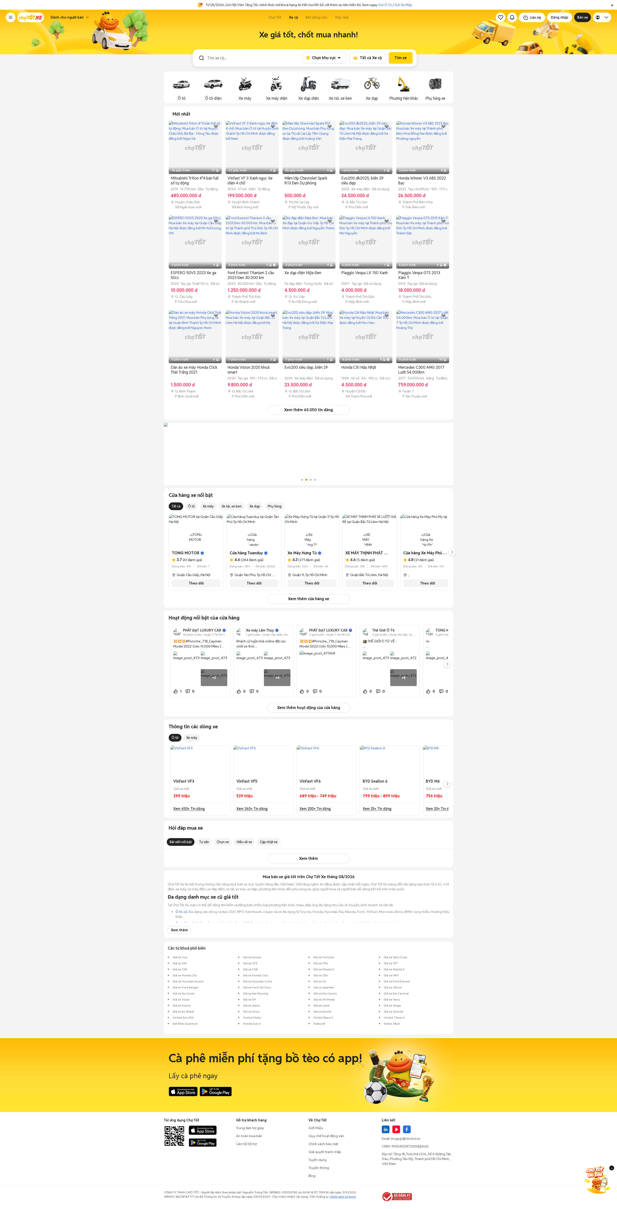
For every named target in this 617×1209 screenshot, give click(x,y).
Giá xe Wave (251, 1005)
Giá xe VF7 (391, 963)
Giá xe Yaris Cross (395, 957)
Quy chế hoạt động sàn (326, 1136)
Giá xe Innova (252, 957)
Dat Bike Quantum (185, 1023)
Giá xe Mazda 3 (323, 969)
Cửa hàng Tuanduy (246, 553)
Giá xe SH (249, 999)
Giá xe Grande (393, 1011)
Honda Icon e (252, 1023)
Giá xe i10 (319, 981)
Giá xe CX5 (180, 969)
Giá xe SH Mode (324, 999)
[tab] (181, 114)
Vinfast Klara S (323, 1017)
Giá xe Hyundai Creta (257, 981)
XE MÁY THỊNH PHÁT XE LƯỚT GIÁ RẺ (379, 553)
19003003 (399, 1146)
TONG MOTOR (185, 553)
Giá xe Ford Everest (397, 981)
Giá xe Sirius (251, 1011)
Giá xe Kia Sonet (183, 993)
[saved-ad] (500, 17)
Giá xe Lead (321, 1005)
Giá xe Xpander (323, 987)
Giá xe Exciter (322, 1011)
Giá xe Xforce (393, 987)
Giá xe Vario (392, 999)
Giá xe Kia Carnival (396, 993)
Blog (311, 1176)
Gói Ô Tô (385, 5)
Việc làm (342, 17)
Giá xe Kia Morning (255, 993)
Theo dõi (196, 583)
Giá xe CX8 (250, 969)
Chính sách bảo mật (323, 1144)
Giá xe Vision (181, 999)
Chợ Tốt (274, 17)
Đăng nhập (559, 17)
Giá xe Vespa (392, 1005)
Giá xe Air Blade (183, 1011)
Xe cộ (293, 17)
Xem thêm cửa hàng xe (308, 598)
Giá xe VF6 (320, 963)
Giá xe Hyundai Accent (188, 981)
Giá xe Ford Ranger (186, 987)
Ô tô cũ (181, 912)
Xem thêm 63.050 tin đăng (308, 409)
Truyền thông (318, 1168)
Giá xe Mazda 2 (394, 969)
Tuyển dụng (317, 1160)
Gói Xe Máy (403, 5)
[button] (612, 5)
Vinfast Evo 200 (183, 1017)
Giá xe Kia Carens (325, 993)
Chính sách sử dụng (343, 1196)
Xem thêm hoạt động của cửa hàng (308, 707)
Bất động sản (316, 17)
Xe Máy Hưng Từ (302, 553)
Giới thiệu (315, 1128)
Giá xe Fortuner (323, 957)
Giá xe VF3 (250, 963)
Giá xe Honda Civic (255, 975)
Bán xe (582, 17)
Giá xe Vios (180, 957)
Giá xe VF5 (180, 963)
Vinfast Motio (252, 1017)
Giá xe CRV (320, 975)
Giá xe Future (182, 1005)
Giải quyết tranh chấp (324, 1152)
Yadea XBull (392, 1023)
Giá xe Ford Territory (257, 987)
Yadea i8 (319, 1023)
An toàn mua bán (249, 1136)
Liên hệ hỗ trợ (246, 1144)
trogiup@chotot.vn (405, 1138)
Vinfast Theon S (394, 1017)
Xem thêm (308, 858)
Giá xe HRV (391, 975)
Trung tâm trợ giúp (250, 1128)
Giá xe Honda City (185, 975)
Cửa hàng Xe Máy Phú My (425, 553)
